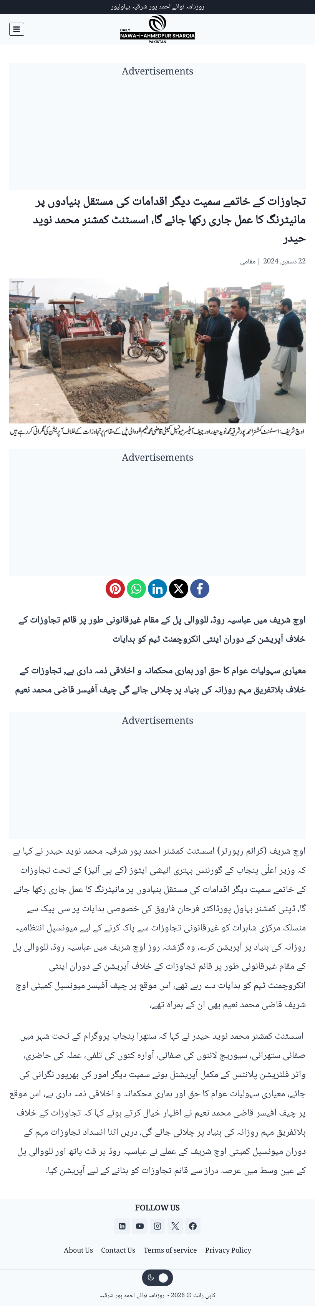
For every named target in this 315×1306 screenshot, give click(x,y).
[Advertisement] (157, 136)
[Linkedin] (122, 1226)
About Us (78, 1251)
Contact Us (118, 1251)
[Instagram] (157, 1226)
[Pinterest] (115, 588)
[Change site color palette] (157, 1278)
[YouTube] (140, 1226)
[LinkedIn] (157, 588)
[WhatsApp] (136, 588)
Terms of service (170, 1251)
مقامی (247, 262)
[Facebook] (199, 588)
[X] (178, 588)
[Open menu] (16, 29)
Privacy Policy (228, 1251)
